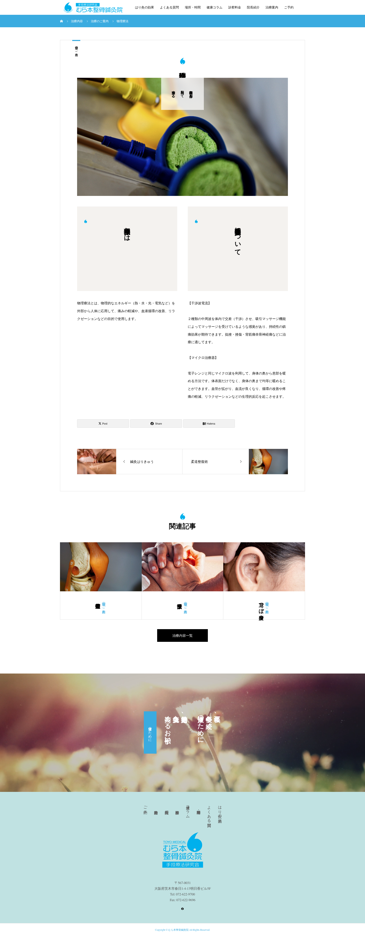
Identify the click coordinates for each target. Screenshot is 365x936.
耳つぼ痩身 (261, 605)
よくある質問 (169, 7)
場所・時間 (193, 7)
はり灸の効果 (144, 7)
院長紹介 (253, 7)
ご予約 (289, 7)
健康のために (150, 732)
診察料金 (234, 7)
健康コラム (214, 7)
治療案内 (272, 7)
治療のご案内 (76, 47)
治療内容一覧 (182, 635)
